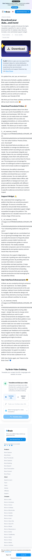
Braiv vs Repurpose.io (10, 529)
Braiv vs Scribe (8, 532)
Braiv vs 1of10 (7, 499)
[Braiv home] (7, 12)
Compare (6, 496)
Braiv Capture (6, 3)
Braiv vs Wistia (8, 542)
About (6, 477)
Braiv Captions (8, 460)
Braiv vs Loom (7, 518)
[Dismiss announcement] (20, 7)
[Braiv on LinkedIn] (11, 445)
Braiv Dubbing (8, 463)
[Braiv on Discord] (14, 445)
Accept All (23, 555)
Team (5, 482)
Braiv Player (9, 71)
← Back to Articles (6, 17)
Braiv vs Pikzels (8, 526)
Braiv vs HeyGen (8, 515)
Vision (5, 485)
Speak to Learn (8, 480)
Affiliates (6, 490)
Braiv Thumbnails (8, 458)
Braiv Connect (8, 471)
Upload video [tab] (23, 397)
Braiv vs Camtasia (9, 502)
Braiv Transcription (9, 468)
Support (6, 493)
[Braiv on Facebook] (5, 445)
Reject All (8, 555)
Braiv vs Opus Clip (9, 521)
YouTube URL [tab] (11, 397)
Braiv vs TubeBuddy (9, 534)
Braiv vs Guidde (8, 513)
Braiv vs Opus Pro (8, 523)
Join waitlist (14, 7)
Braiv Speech (7, 466)
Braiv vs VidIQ (8, 537)
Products (6, 449)
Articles (6, 488)
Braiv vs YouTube (8, 545)
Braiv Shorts (7, 455)
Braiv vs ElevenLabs (9, 510)
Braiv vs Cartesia (8, 507)
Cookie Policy (8, 551)
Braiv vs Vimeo (8, 540)
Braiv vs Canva (8, 505)
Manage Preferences (16, 558)
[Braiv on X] (7, 445)
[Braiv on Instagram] (9, 445)
